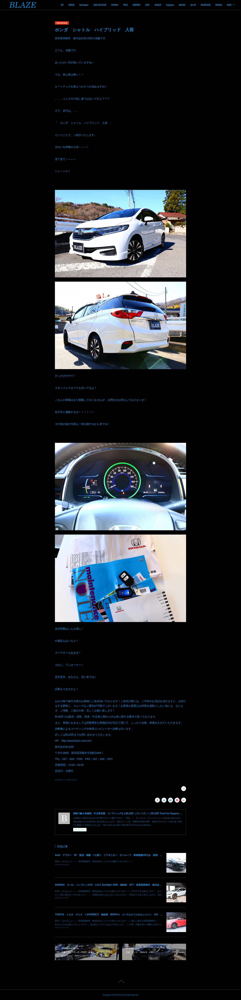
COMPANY (136, 4)
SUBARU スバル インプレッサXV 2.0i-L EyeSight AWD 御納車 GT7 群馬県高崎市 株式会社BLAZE (112, 884)
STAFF (147, 4)
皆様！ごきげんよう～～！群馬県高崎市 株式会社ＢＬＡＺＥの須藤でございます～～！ (94, 861)
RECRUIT (158, 4)
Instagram (170, 4)
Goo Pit (193, 4)
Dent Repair (83, 4)
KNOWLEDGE (206, 4)
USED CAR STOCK (99, 4)
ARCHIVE (182, 4)
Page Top (120, 981)
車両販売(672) (71, 780)
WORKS (71, 4)
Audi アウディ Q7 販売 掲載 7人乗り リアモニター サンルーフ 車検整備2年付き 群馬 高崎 (110, 855)
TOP (62, 4)
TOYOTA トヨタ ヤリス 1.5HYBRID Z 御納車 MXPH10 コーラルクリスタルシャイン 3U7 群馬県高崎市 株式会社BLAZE (124, 914)
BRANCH (218, 4)
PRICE (125, 4)
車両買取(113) (60, 780)
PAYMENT (114, 4)
